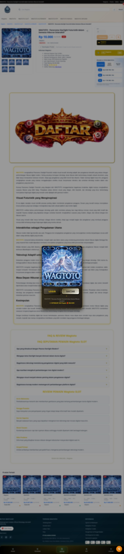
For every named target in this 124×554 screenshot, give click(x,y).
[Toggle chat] (119, 549)
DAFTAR (70, 291)
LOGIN (52, 291)
